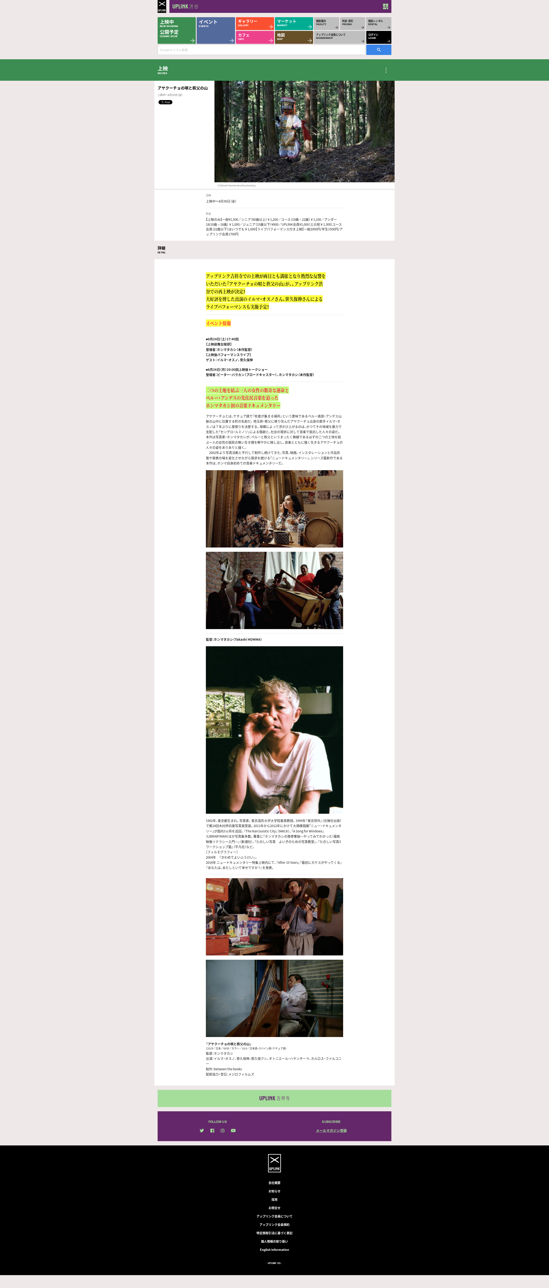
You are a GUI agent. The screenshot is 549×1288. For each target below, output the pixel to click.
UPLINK (162, 6)
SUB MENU (386, 70)
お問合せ (274, 1208)
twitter (202, 1130)
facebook (212, 1131)
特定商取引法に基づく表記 (274, 1233)
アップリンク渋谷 (184, 6)
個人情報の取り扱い (274, 1241)
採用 (274, 1199)
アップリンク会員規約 (274, 1224)
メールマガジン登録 (331, 1130)
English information (274, 1249)
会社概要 (274, 1182)
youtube (233, 1130)
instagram (223, 1131)
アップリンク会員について (274, 1216)
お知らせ (274, 1191)
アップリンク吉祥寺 (274, 1098)
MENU (385, 6)
